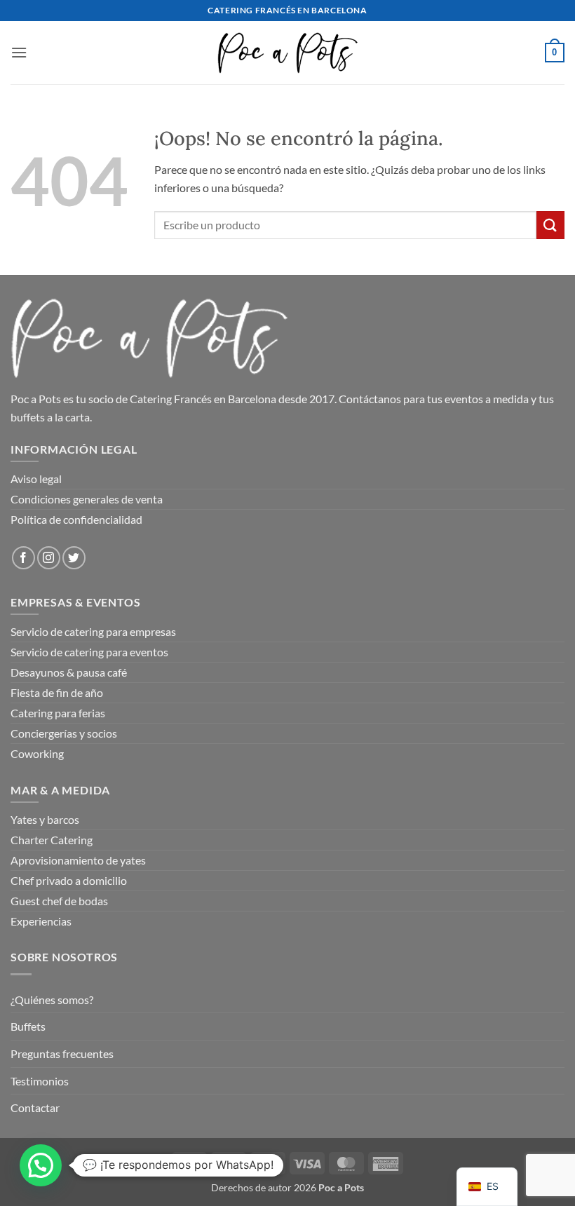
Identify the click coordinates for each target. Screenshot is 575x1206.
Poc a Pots (36, 398)
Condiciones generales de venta (87, 499)
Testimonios (40, 1081)
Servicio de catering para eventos (89, 651)
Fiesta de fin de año (57, 692)
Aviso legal (36, 478)
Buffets (28, 1026)
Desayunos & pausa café (69, 672)
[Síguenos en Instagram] (48, 557)
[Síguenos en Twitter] (74, 557)
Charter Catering (52, 839)
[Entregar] (550, 224)
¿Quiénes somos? (52, 999)
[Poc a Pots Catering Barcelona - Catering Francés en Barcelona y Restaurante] (287, 52)
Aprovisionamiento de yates (78, 860)
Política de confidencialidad (76, 519)
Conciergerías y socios (64, 733)
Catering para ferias (58, 712)
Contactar (35, 1107)
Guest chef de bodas (59, 900)
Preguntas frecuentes (62, 1053)
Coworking (37, 753)
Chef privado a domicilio (69, 880)
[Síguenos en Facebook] (23, 557)
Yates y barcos (45, 819)
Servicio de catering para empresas (93, 631)
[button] (19, 52)
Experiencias (41, 921)
